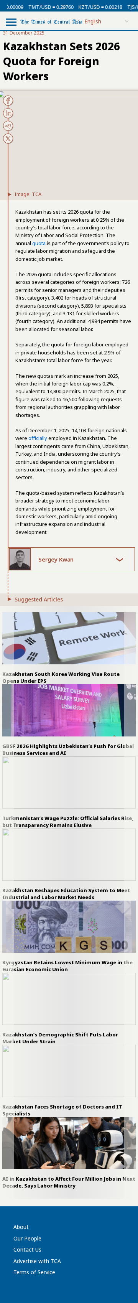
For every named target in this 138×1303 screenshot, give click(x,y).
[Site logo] (51, 21)
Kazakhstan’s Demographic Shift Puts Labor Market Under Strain (60, 1038)
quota (39, 243)
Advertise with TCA (37, 1261)
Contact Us (27, 1249)
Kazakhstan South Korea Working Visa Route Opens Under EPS (61, 677)
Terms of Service (34, 1272)
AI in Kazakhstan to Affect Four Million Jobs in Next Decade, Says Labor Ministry (68, 1182)
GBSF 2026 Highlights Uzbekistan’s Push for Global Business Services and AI (68, 749)
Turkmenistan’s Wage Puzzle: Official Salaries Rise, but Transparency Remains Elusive (67, 822)
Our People (27, 1238)
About (21, 1227)
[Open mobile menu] (11, 22)
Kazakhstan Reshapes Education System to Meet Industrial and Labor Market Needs (66, 894)
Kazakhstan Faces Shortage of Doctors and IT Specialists (62, 1110)
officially (37, 438)
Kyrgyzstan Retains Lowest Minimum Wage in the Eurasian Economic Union (67, 966)
